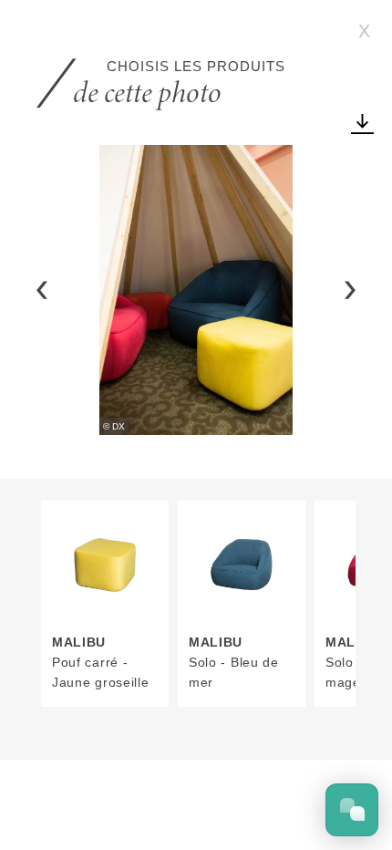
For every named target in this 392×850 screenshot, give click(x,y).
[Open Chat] (351, 809)
